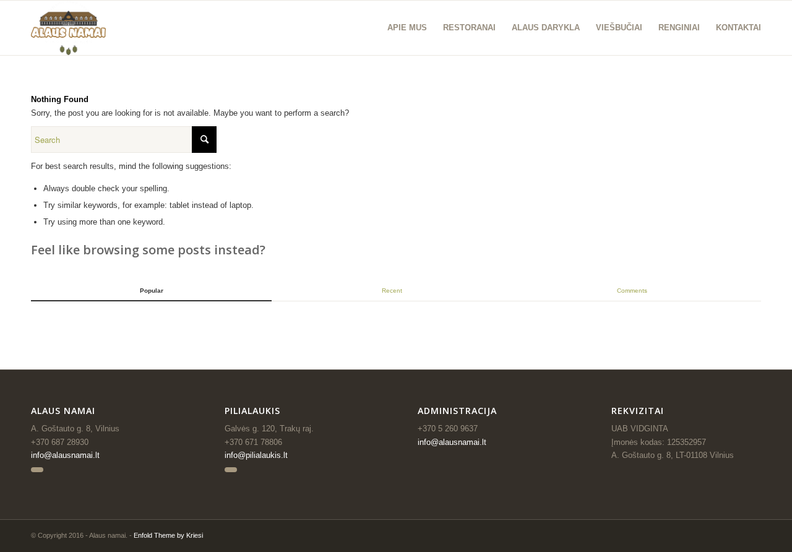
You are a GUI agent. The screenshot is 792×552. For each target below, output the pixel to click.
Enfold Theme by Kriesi (168, 535)
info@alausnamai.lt (65, 455)
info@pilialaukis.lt (256, 455)
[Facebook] (37, 469)
